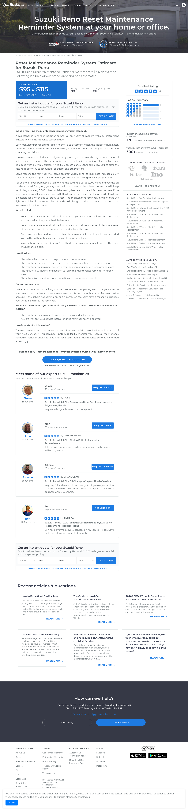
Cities (18, 770)
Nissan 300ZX (132, 281)
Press (18, 757)
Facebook (101, 752)
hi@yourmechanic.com (104, 714)
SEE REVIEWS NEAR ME (147, 124)
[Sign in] (184, 5)
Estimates (21, 778)
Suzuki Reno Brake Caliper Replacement (145, 240)
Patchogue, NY (152, 295)
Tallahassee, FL (161, 271)
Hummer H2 (132, 298)
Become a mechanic (105, 5)
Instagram (101, 766)
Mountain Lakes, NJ (159, 281)
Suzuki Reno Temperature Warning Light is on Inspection (147, 203)
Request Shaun (102, 387)
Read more (53, 618)
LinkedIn (100, 757)
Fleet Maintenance (25, 761)
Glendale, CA (151, 267)
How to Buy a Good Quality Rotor (40, 596)
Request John (102, 425)
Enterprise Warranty (52, 757)
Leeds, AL (153, 263)
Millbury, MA (153, 274)
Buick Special (132, 285)
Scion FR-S (131, 274)
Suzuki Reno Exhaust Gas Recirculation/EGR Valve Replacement (147, 209)
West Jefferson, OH (158, 298)
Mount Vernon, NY (158, 285)
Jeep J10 (130, 295)
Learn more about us (148, 186)
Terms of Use (49, 773)
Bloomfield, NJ (159, 278)
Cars (18, 774)
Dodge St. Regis (134, 278)
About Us (20, 752)
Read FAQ (67, 722)
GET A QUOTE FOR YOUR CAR (67, 359)
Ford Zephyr (132, 263)
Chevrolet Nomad (135, 271)
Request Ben (103, 508)
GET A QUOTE (121, 722)
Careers (19, 766)
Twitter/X (100, 761)
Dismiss (12, 802)
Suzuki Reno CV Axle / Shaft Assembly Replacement (144, 215)
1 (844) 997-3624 (80, 714)
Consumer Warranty (52, 752)
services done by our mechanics (150, 140)
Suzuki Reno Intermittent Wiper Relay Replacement (144, 248)
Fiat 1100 (130, 267)
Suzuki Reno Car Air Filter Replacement (145, 198)
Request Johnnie (102, 466)
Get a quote (106, 116)
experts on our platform (147, 152)
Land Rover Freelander (137, 289)
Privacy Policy (49, 761)
